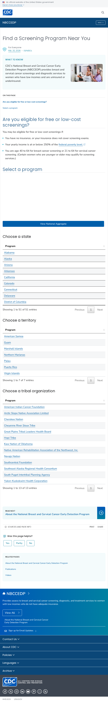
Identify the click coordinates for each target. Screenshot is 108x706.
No (30, 543)
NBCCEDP (9, 22)
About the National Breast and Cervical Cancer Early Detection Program (36, 563)
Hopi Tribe (10, 437)
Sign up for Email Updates (21, 630)
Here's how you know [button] (13, 5)
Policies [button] (8, 655)
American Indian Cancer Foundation (24, 407)
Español (28, 50)
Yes (7, 543)
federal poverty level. (71, 144)
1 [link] (91, 309)
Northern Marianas (14, 354)
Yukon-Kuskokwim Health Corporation (25, 481)
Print (92, 527)
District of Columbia (15, 302)
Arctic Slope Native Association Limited (26, 413)
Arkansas (9, 271)
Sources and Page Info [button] (19, 527)
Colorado (9, 283)
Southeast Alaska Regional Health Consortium (30, 468)
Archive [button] (8, 671)
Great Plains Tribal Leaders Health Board (27, 431)
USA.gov (18, 699)
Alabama (9, 252)
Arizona (8, 265)
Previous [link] (80, 309)
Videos (8, 575)
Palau (7, 361)
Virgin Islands (12, 373)
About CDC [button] (10, 647)
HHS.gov (7, 699)
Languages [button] (10, 663)
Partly (19, 543)
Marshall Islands (13, 348)
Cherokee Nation (13, 419)
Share (100, 527)
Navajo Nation (12, 456)
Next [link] (100, 309)
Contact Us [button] (10, 639)
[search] (103, 12)
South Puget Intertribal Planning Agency (27, 474)
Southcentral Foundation (18, 462)
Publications (10, 569)
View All (10, 612)
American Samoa (13, 336)
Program (10, 246)
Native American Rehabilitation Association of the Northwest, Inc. (41, 450)
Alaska (8, 258)
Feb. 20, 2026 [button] (14, 50)
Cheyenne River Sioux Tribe (19, 425)
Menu (100, 23)
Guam (7, 342)
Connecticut (10, 289)
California (9, 277)
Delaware (9, 295)
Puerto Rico (10, 367)
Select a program (10, 108)
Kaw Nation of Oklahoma (18, 444)
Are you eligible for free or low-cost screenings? (25, 102)
